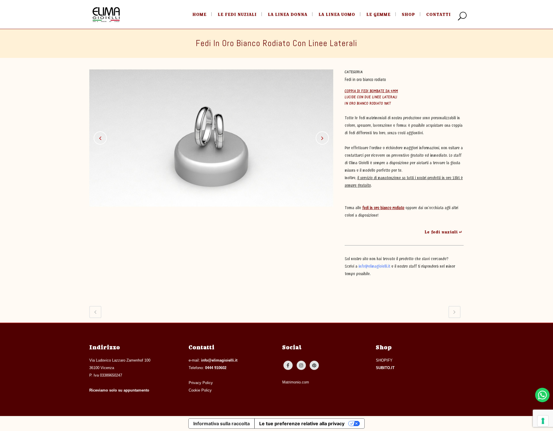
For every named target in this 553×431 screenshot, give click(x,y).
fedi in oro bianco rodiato (383, 207)
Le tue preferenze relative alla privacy (301, 423)
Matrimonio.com (295, 382)
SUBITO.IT (385, 368)
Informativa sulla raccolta (221, 423)
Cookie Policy (200, 390)
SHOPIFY (384, 360)
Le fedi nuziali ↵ (444, 232)
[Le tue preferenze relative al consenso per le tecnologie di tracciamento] (542, 420)
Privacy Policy (201, 383)
